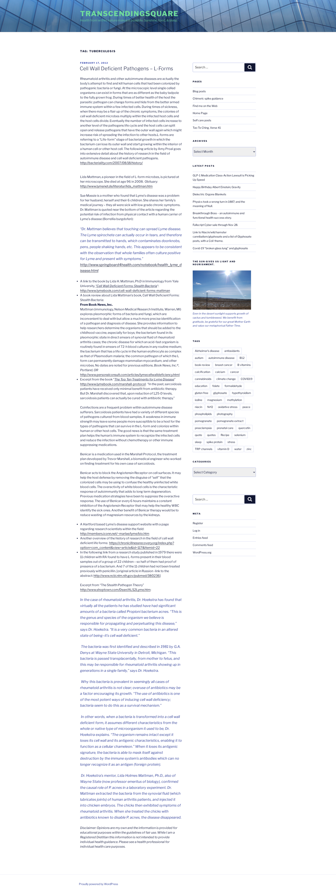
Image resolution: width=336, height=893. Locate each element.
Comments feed (203, 545)
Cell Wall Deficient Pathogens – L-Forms (126, 68)
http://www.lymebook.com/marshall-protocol (113, 384)
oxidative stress (227, 407)
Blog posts (199, 91)
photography (225, 414)
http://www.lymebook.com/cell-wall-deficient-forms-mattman (125, 290)
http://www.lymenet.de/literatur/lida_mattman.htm (116, 186)
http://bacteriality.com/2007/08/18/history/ (111, 163)
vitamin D (223, 449)
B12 (242, 357)
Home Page (200, 113)
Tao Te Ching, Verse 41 (207, 127)
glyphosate (220, 393)
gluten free (201, 393)
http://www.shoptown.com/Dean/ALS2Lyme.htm (115, 590)
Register (198, 523)
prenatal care (225, 428)
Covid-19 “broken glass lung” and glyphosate (220, 248)
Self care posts (202, 120)
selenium (240, 435)
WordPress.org (202, 552)
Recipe (225, 435)
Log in (196, 530)
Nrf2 (210, 407)
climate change (226, 378)
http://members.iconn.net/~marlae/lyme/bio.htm (114, 533)
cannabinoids (203, 378)
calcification (202, 371)
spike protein (214, 442)
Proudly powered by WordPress (98, 884)
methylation (234, 400)
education (201, 385)
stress (231, 442)
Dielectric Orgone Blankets (209, 194)
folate (216, 385)
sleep (198, 442)
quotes (211, 435)
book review (202, 364)
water (238, 449)
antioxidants (232, 350)
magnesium (214, 400)
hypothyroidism (241, 393)
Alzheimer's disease (207, 350)
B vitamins (244, 364)
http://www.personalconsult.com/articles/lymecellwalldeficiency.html (130, 375)
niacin (198, 407)
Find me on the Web (205, 105)
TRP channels (203, 449)
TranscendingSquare (129, 13)
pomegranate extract (230, 421)
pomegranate (203, 421)
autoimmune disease (221, 357)
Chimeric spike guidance (208, 98)
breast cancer (223, 364)
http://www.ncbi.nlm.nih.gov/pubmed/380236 (127, 576)
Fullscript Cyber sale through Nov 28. (215, 224)
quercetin (244, 428)
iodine (198, 400)
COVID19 (246, 378)
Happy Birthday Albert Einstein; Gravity (217, 187)
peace (246, 407)
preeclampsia (203, 428)
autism (199, 357)
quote (198, 435)
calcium (220, 371)
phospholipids (203, 414)
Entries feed (200, 537)
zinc (249, 449)
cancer (234, 371)
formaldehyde (233, 385)
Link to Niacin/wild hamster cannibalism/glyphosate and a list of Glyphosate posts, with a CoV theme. (222, 237)
